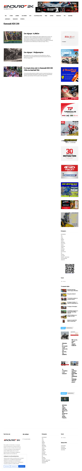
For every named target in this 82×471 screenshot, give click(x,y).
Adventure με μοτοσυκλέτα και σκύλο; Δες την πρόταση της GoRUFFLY (64, 349)
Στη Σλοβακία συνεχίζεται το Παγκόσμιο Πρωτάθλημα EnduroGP (72, 312)
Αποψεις (51, 15)
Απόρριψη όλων (14, 466)
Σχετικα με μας (63, 448)
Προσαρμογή (7, 466)
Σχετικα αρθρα (63, 445)
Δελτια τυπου (63, 243)
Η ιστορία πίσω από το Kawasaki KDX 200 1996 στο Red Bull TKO (38, 69)
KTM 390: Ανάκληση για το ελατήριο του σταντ (72, 316)
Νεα (6, 15)
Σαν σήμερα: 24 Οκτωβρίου (72, 306)
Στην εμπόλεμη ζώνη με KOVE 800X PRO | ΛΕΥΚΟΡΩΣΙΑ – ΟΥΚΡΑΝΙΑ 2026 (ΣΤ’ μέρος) (74, 376)
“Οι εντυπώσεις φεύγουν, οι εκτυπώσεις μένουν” (72, 299)
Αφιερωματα (7, 19)
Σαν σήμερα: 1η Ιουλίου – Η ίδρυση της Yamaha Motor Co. (72, 303)
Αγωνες (11, 15)
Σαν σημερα (24, 15)
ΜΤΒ (30, 15)
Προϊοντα (22, 19)
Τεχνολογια (58, 15)
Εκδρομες (70, 15)
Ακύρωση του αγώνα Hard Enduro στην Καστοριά (72, 321)
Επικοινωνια (63, 447)
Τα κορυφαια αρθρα (38, 15)
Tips (64, 15)
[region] (14, 461)
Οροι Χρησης (63, 449)
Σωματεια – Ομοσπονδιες (65, 257)
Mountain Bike (63, 234)
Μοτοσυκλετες (63, 251)
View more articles (70, 393)
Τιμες (46, 15)
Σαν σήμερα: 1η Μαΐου (31, 33)
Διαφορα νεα (63, 246)
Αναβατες (62, 239)
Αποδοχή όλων (21, 466)
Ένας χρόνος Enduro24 (71, 293)
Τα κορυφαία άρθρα (27, 439)
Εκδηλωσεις (15, 19)
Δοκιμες (17, 15)
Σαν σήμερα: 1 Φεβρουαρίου (33, 52)
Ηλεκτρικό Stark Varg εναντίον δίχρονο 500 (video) (72, 290)
